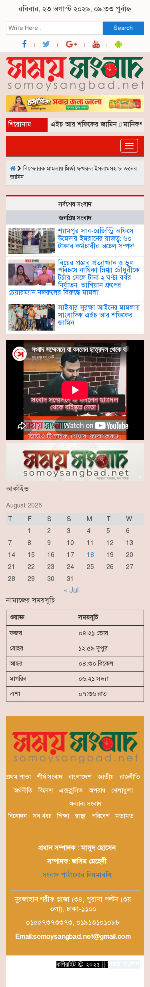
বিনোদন (17, 816)
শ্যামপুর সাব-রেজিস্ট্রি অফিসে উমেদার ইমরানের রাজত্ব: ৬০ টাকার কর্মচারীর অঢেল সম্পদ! (96, 238)
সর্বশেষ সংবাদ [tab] (75, 204)
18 (90, 555)
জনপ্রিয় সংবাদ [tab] (75, 218)
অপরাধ (97, 791)
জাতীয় (106, 777)
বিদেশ (45, 791)
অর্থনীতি (23, 791)
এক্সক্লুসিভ (71, 791)
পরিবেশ (101, 816)
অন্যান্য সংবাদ (85, 804)
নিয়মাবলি (98, 875)
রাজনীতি (130, 777)
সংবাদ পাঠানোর (63, 875)
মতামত (124, 816)
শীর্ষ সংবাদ (49, 777)
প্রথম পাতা (18, 777)
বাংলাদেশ (80, 777)
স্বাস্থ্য (80, 816)
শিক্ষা (63, 816)
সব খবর (42, 816)
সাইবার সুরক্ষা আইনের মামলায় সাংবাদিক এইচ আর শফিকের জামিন (99, 315)
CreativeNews (109, 979)
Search (123, 28)
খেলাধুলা (122, 791)
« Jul (71, 590)
